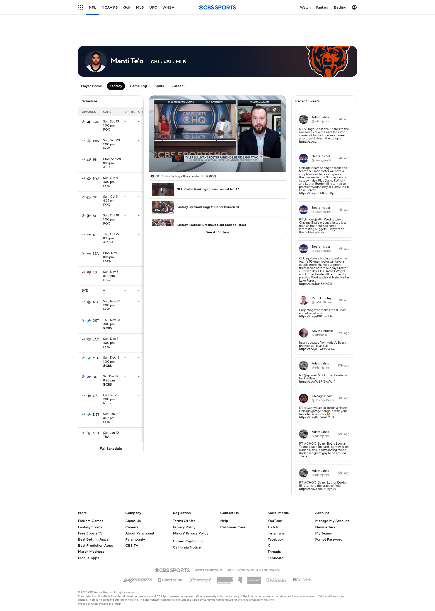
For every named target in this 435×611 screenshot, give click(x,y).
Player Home (91, 65)
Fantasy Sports (90, 507)
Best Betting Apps (93, 519)
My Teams (323, 513)
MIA (96, 338)
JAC (96, 319)
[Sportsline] (170, 559)
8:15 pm (112, 141)
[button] (80, 7)
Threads (274, 531)
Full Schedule (111, 428)
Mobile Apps (88, 537)
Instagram (276, 513)
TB (95, 252)
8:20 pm (110, 254)
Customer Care (232, 507)
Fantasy (116, 65)
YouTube (275, 500)
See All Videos (218, 212)
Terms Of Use (184, 500)
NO (95, 282)
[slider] (217, 138)
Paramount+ (135, 519)
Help (224, 500)
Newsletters (325, 507)
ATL (95, 196)
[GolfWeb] (302, 559)
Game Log (138, 65)
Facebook (275, 519)
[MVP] (254, 558)
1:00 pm (111, 103)
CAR (96, 102)
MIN (96, 121)
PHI (95, 139)
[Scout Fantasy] (276, 559)
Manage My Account (332, 500)
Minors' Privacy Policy (190, 513)
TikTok (273, 507)
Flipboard (276, 537)
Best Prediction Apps (95, 525)
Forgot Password (329, 519)
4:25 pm (110, 178)
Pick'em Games (90, 500)
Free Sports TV (90, 513)
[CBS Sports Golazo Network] (253, 549)
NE (95, 215)
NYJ (96, 158)
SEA (96, 233)
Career (177, 65)
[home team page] (88, 102)
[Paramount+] (200, 558)
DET (96, 300)
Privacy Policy (184, 507)
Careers (131, 507)
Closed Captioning (188, 521)
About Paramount (139, 513)
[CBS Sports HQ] (208, 549)
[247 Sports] (138, 558)
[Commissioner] (229, 558)
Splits (159, 65)
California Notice (187, 527)
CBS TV (131, 525)
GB (95, 177)
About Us (133, 500)
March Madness (91, 531)
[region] (217, 113)
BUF (96, 357)
